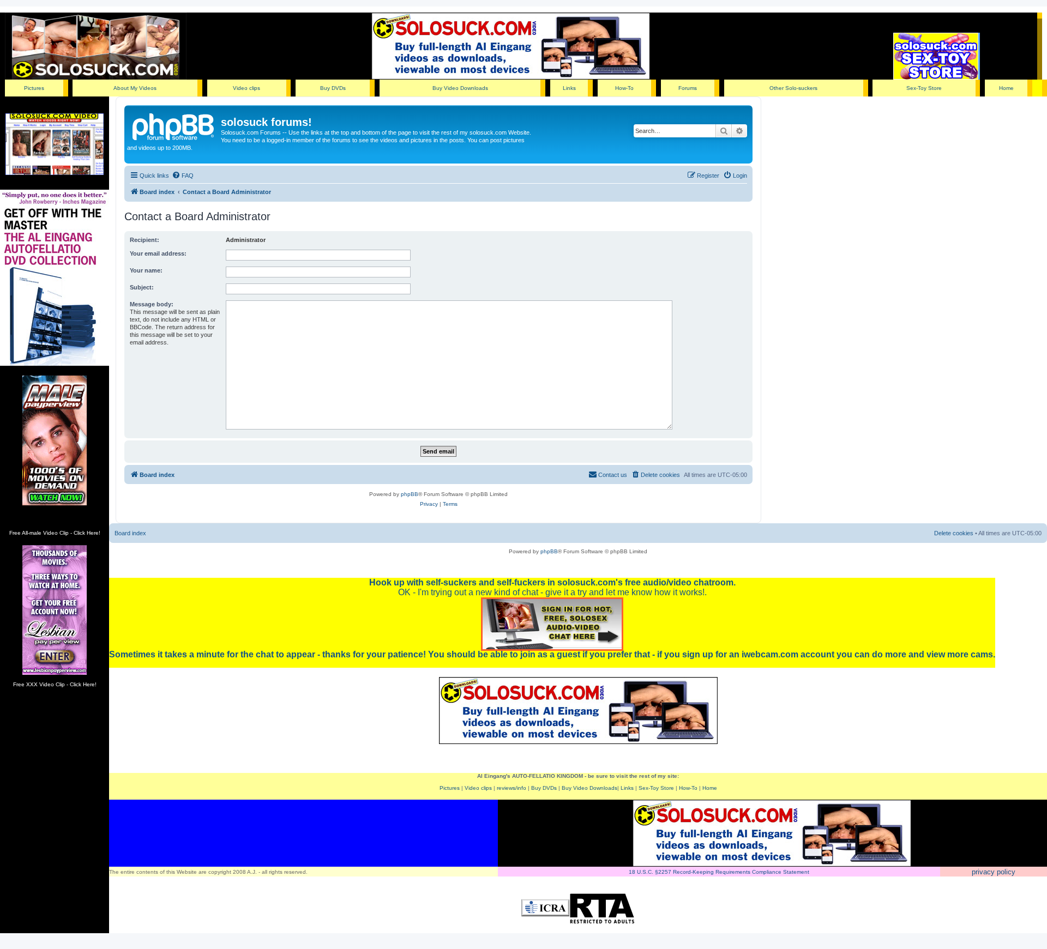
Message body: (151, 304)
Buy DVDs (333, 88)
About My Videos (135, 88)
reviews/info (511, 788)
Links (569, 88)
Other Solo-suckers (793, 88)
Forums (687, 88)
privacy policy (993, 872)
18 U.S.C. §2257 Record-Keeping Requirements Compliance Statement (719, 872)
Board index (130, 533)
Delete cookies (953, 533)
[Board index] (174, 125)
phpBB (409, 494)
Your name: (146, 270)
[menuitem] (183, 175)
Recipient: (144, 240)
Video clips (246, 88)
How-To (624, 88)
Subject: (142, 287)
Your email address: (158, 253)
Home (1006, 88)
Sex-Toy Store (924, 88)
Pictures (34, 88)
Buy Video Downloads (460, 88)
